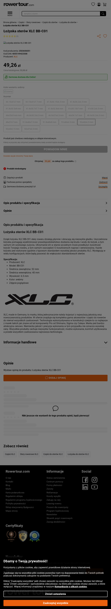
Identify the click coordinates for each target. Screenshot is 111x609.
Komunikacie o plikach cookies (71, 586)
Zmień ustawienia (55, 593)
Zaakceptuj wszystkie (55, 603)
